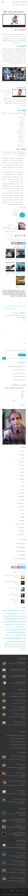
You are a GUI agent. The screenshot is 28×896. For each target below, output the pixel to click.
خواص (5, 621)
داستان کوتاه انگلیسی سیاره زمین (14, 588)
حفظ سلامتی (10, 621)
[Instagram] (18, 236)
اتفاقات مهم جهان (7, 610)
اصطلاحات (20, 455)
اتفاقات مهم (15, 610)
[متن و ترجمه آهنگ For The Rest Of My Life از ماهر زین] (22, 583)
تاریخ (15, 613)
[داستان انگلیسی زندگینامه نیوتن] (22, 595)
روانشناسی (20, 479)
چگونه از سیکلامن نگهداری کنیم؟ (9, 309)
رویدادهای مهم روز (21, 635)
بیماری (22, 613)
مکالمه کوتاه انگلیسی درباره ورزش (19, 376)
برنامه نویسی (20, 462)
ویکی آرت (20, 520)
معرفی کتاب (20, 507)
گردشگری (20, 527)
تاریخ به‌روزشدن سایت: (21, 558)
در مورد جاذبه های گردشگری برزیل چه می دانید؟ (17, 877)
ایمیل (24, 343)
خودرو (23, 290)
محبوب (23, 572)
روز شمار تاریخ (17, 629)
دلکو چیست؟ (21, 294)
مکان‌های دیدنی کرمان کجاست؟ (20, 844)
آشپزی (21, 451)
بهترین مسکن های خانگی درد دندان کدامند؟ (6, 92)
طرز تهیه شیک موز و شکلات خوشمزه (19, 722)
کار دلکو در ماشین (20, 296)
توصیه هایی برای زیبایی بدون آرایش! (19, 799)
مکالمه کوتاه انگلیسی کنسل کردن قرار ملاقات (18, 669)
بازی (21, 458)
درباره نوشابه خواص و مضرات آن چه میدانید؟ (18, 756)
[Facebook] (20, 236)
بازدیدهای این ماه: (22, 547)
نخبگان (21, 510)
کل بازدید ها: (22, 551)
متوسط (22, 395)
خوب (22, 393)
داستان (7, 624)
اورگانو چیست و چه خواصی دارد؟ (20, 764)
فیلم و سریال (20, 496)
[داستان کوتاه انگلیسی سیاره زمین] (22, 589)
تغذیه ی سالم (19, 618)
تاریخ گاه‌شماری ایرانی (8, 616)
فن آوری (21, 493)
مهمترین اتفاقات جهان (17, 641)
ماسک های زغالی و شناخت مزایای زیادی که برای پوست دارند (17, 781)
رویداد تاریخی (10, 629)
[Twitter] (16, 236)
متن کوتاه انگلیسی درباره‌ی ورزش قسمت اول (12, 575)
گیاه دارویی (23, 649)
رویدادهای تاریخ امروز (20, 632)
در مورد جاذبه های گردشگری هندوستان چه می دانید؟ (14, 306)
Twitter (17, 890)
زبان (21, 482)
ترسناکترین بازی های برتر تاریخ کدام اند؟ (18, 832)
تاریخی (24, 619)
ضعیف (22, 397)
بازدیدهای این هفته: (21, 543)
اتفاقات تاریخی (20, 611)
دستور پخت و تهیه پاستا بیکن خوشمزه (19, 713)
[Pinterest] (24, 236)
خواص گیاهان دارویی (21, 624)
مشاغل (21, 500)
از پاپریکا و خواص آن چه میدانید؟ (20, 772)
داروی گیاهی (12, 624)
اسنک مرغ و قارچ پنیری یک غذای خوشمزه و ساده (16, 366)
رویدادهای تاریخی (10, 632)
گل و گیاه (20, 531)
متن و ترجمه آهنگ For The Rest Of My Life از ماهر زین (12, 582)
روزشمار (24, 629)
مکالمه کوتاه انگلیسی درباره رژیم (20, 682)
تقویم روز (17, 621)
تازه (19, 572)
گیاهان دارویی (20, 534)
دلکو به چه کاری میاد (11, 292)
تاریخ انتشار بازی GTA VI (15, 600)
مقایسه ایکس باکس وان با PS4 (20, 812)
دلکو (6, 290)
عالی (22, 391)
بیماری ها (20, 465)
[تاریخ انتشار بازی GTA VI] (22, 601)
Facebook (23, 890)
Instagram (12, 890)
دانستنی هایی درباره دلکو (12, 290)
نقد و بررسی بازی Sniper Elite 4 (20, 826)
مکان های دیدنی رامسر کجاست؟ (20, 853)
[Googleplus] (22, 236)
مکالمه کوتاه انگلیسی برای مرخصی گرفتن (19, 675)
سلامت (21, 486)
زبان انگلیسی (12, 635)
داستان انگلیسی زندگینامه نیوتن (14, 594)
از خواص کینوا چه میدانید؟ (21, 790)
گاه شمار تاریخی (14, 646)
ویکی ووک (20, 647)
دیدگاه (25, 320)
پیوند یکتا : (12, 296)
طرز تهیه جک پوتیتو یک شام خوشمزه (19, 380)
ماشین (12, 294)
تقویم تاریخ (12, 618)
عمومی (21, 489)
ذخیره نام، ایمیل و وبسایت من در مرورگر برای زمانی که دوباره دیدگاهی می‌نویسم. (15, 351)
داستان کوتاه (19, 627)
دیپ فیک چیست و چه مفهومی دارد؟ (19, 373)
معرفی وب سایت (19, 503)
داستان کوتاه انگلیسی (12, 627)
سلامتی (12, 638)
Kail (15, 30)
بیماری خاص (19, 613)
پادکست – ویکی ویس (18, 524)
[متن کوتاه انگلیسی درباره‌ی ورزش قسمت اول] (22, 576)
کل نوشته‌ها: (23, 555)
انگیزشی (24, 613)
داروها (21, 475)
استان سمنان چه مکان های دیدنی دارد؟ (19, 869)
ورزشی (21, 517)
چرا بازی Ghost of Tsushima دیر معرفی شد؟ (18, 819)
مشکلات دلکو (8, 294)
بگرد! (4, 358)
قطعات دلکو (16, 294)
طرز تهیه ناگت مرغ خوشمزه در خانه (19, 370)
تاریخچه (16, 616)
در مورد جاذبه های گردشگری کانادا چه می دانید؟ (18, 861)
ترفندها (21, 469)
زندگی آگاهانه (10, 894)
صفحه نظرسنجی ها (22, 405)
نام (25, 338)
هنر (21, 513)
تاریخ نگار (21, 616)
